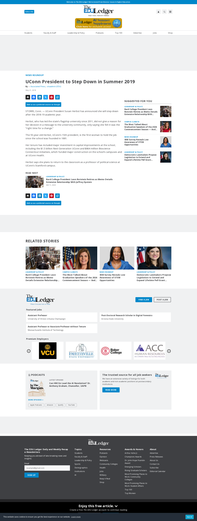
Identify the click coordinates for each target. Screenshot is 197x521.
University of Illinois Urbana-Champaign (46, 318)
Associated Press (38, 86)
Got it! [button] (189, 517)
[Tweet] (45, 97)
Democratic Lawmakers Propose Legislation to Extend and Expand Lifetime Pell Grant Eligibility (140, 157)
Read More (111, 390)
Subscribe (29, 12)
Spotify (60, 405)
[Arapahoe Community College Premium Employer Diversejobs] (81, 351)
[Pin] (51, 97)
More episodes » (35, 400)
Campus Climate (131, 122)
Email (26, 463)
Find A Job (144, 299)
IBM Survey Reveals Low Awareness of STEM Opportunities (136, 142)
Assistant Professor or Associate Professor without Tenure (57, 326)
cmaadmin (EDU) (54, 86)
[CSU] (115, 351)
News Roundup (35, 75)
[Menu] (170, 11)
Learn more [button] (76, 517)
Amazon (50, 405)
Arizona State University (112, 318)
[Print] (28, 97)
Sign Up (31, 475)
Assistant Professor (37, 315)
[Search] (164, 11)
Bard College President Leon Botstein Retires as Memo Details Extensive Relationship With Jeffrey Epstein (79, 180)
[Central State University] (149, 351)
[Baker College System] (48, 351)
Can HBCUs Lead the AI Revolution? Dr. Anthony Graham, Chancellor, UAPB (70, 384)
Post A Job (162, 299)
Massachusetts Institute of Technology (46, 330)
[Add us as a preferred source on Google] (57, 97)
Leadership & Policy (55, 176)
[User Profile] (158, 11)
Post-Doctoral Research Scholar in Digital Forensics (126, 315)
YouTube (71, 405)
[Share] (33, 97)
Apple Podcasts (36, 405)
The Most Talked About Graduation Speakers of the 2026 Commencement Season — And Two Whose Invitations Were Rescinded (140, 127)
